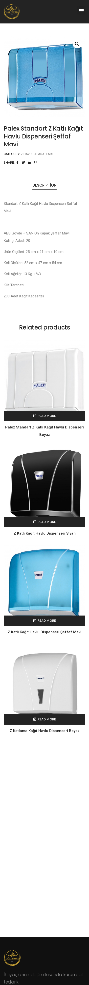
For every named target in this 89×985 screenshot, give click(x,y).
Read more (47, 415)
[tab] (44, 185)
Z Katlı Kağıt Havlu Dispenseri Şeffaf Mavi (44, 632)
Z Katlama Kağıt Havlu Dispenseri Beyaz (45, 731)
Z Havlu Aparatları (37, 154)
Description (44, 185)
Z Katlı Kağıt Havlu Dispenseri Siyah (45, 533)
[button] (81, 10)
